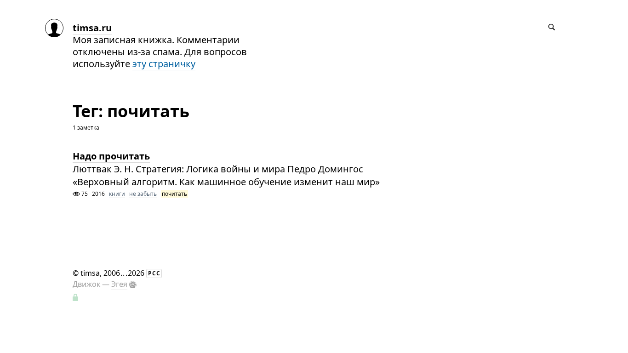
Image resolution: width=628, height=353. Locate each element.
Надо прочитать (111, 156)
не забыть (143, 194)
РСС (154, 273)
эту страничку (163, 63)
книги (117, 194)
